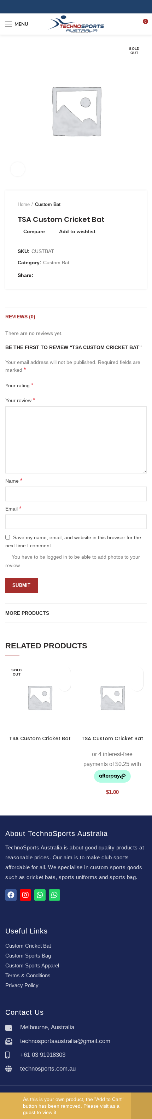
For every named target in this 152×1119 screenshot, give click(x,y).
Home (24, 204)
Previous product (116, 204)
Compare (34, 231)
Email (13, 509)
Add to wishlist (77, 231)
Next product (130, 204)
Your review (20, 400)
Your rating (19, 385)
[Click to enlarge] (18, 169)
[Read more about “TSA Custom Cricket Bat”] (64, 685)
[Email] (49, 275)
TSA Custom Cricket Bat (40, 738)
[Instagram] (80, 6)
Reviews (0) (20, 316)
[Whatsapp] (40, 895)
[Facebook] (72, 6)
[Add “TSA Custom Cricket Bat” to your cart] (137, 685)
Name (13, 481)
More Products (27, 613)
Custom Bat (47, 204)
